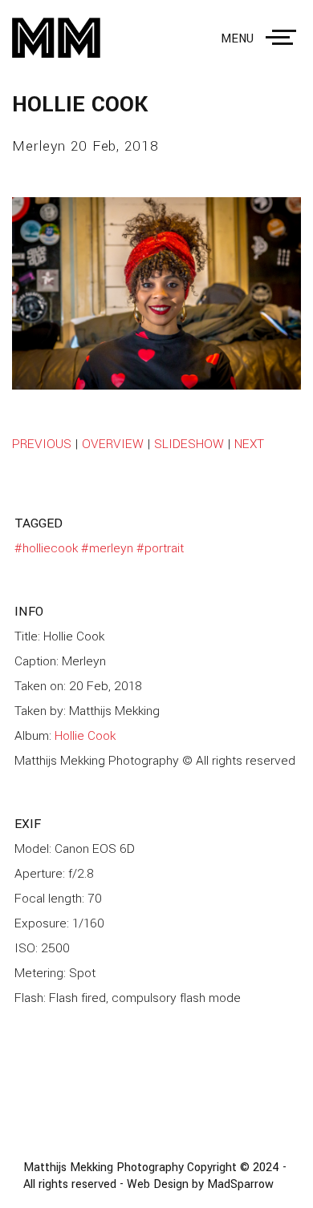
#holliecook (46, 548)
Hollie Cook (85, 736)
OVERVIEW (113, 444)
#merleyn (107, 548)
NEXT (249, 444)
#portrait (160, 548)
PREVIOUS (41, 444)
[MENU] (284, 37)
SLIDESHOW (189, 444)
